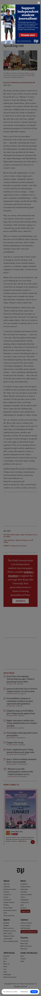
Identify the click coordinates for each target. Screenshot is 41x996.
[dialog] (20, 498)
